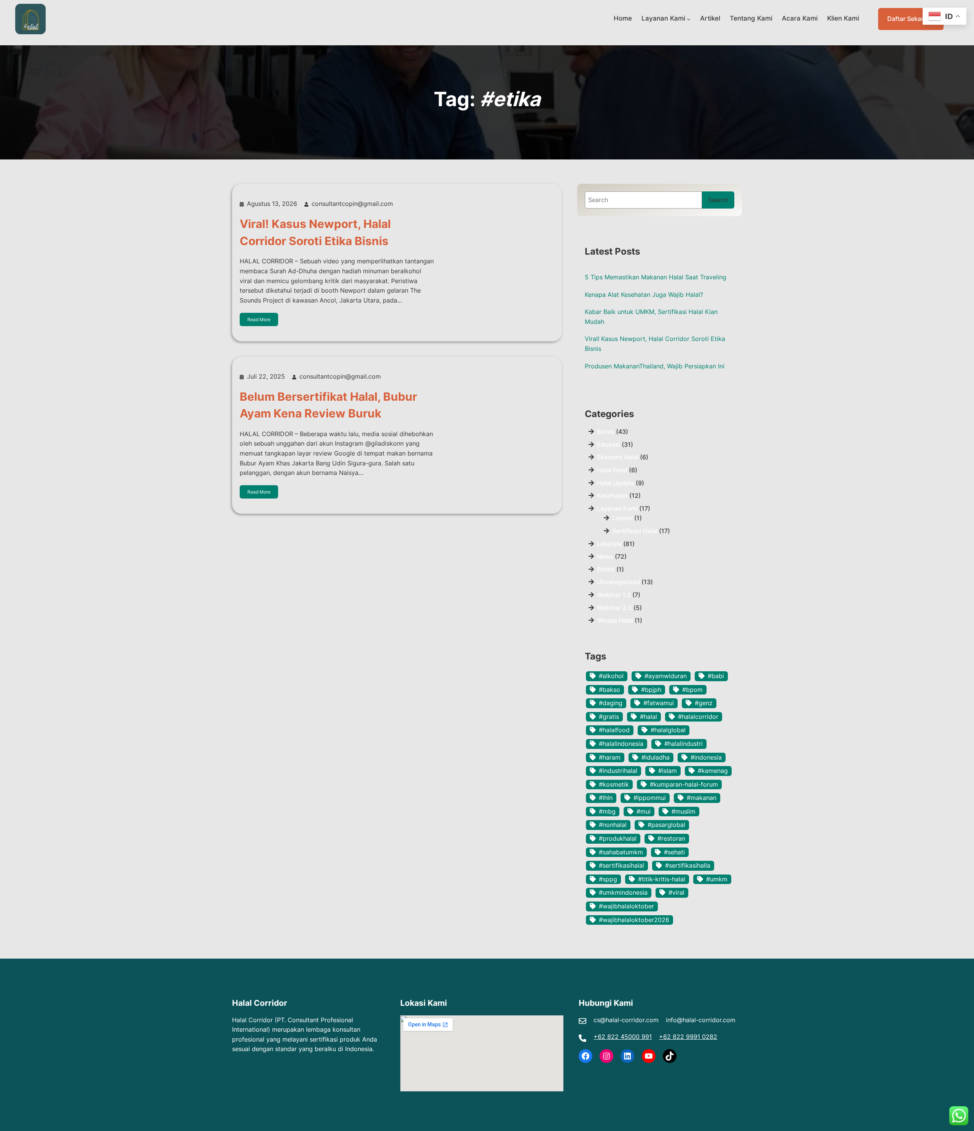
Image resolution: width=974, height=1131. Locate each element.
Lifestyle (609, 544)
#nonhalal (613, 824)
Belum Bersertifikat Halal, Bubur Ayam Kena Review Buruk (328, 405)
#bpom (692, 689)
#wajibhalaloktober (626, 906)
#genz (704, 703)
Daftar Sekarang (910, 18)
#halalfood (614, 730)
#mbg (607, 811)
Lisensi (622, 518)
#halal (648, 716)
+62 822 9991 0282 (688, 1036)
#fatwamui (658, 703)
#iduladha (655, 757)
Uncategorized (618, 582)
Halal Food (612, 470)
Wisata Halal (615, 620)
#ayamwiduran (666, 676)
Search (718, 200)
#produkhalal (618, 838)
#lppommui (649, 797)
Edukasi (608, 444)
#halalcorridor (698, 716)
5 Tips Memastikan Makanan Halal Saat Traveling (655, 277)
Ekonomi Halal (617, 457)
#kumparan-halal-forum (684, 784)
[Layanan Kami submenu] (689, 19)
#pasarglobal (666, 824)
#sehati (674, 852)
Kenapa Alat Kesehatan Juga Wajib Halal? (644, 294)
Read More (259, 319)
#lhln (606, 797)
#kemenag (713, 770)
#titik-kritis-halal (661, 879)
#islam (667, 770)
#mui (644, 811)
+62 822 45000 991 (623, 1036)
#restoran (671, 838)
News (605, 556)
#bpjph (651, 689)
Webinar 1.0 (614, 595)
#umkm (716, 879)
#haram (610, 757)
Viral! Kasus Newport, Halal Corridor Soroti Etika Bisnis (315, 232)
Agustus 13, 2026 (272, 203)
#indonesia (706, 757)
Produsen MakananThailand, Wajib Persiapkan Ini (654, 366)
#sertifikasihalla (687, 865)
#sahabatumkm (621, 852)
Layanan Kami (663, 18)
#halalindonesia (621, 743)
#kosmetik (614, 784)
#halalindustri (683, 743)
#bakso (609, 689)
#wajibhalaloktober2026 (634, 920)
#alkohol (611, 676)
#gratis (609, 716)
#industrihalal (618, 770)
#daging (610, 703)
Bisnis (605, 431)
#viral (676, 892)
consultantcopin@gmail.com (352, 203)
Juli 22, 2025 (266, 376)
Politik (606, 569)
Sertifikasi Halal (634, 531)
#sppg (608, 879)
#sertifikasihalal (621, 865)
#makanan (701, 797)
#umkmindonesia (623, 892)
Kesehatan (612, 495)
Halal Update (615, 483)
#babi (716, 676)
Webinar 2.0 (614, 608)
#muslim (683, 811)
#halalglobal (668, 730)
